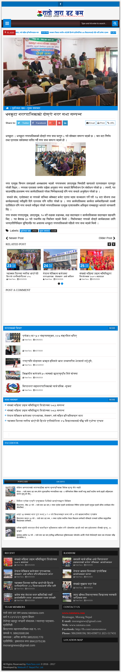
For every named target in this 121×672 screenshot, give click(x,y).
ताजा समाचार (11, 399)
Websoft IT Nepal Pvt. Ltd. (30, 667)
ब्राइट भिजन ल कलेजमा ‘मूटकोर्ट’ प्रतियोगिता (93, 275)
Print (102, 123)
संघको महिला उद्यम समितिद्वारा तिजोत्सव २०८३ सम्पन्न (59, 275)
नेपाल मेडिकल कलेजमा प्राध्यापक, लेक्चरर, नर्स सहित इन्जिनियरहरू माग (21, 276)
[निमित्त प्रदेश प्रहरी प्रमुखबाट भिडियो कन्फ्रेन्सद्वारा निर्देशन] (10, 504)
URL (111, 123)
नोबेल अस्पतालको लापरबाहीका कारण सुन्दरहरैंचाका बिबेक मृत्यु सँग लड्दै (49, 487)
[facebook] (60, 4)
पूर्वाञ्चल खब (29, 231)
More (112, 328)
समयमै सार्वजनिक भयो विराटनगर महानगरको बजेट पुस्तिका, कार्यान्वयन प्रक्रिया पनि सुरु (92, 562)
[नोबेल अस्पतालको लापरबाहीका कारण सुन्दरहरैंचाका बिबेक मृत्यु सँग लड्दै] (10, 491)
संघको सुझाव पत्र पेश (85, 583)
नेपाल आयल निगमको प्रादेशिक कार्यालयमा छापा (90, 573)
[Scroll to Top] (116, 667)
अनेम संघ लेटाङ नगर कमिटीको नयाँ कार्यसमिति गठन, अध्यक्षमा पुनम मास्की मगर (35, 598)
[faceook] (60, 435)
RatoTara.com (33, 664)
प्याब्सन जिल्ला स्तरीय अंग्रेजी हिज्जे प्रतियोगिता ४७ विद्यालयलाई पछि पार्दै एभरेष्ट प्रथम (73, 32)
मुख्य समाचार (48, 231)
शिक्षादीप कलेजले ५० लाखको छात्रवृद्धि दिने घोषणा (50, 373)
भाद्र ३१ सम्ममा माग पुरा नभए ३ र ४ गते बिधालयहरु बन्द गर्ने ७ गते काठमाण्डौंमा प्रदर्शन (57, 514)
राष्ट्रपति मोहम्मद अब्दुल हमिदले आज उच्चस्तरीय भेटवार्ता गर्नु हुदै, (57, 361)
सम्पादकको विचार (13, 328)
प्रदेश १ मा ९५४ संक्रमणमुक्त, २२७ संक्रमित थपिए (50, 336)
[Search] (115, 23)
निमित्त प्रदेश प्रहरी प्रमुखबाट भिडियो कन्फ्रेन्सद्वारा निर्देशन (44, 501)
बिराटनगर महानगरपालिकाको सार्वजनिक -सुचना (47, 386)
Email (92, 123)
